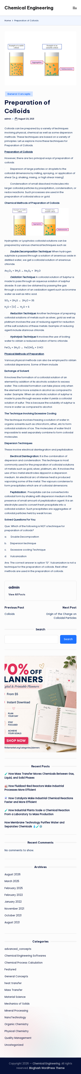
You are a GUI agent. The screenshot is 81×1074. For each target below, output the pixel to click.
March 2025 (12, 881)
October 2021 (13, 915)
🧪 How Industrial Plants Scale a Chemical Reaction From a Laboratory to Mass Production (37, 812)
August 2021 (12, 922)
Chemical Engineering (29, 8)
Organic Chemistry (16, 1024)
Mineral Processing (16, 1010)
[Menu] (74, 8)
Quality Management (18, 1038)
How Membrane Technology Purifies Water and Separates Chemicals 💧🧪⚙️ (34, 824)
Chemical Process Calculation (24, 962)
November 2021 (14, 908)
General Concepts (19, 94)
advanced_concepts (18, 949)
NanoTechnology (15, 1017)
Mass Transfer (13, 990)
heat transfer (13, 983)
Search (40, 629)
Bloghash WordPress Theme (47, 1068)
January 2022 (13, 902)
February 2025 (14, 888)
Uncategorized (14, 1045)
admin (14, 587)
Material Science (15, 997)
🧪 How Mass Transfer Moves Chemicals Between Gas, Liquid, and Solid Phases (39, 775)
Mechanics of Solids (17, 1004)
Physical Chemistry (17, 1031)
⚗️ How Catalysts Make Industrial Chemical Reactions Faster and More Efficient (39, 800)
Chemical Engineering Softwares (25, 956)
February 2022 (14, 895)
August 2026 (13, 874)
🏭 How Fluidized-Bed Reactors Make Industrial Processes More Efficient (34, 788)
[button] (16, 594)
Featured (10, 969)
